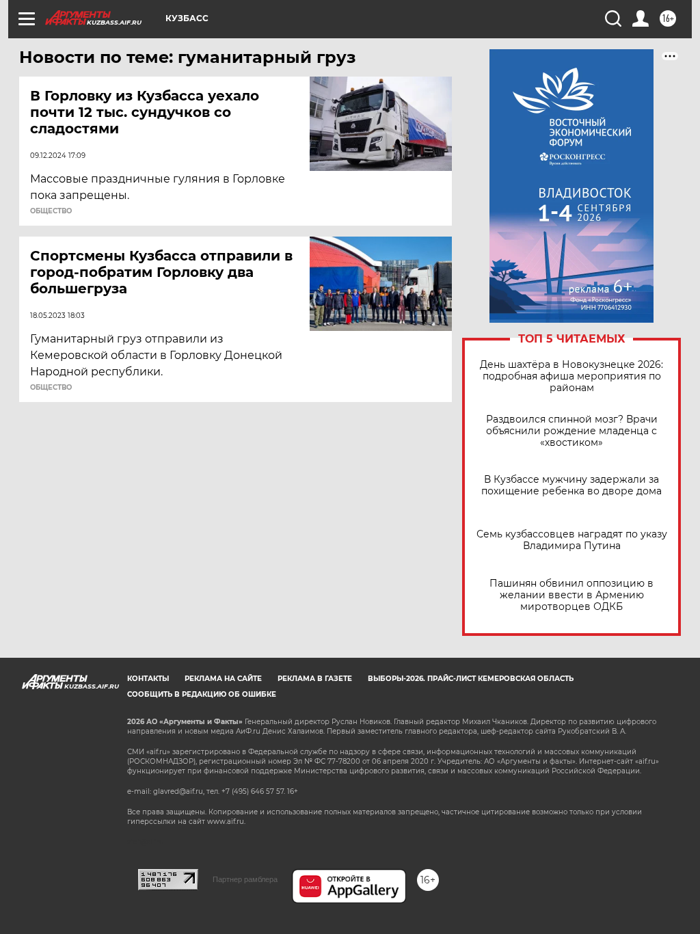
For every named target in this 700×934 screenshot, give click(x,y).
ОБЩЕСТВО (51, 211)
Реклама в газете (315, 678)
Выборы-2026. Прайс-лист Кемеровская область (471, 678)
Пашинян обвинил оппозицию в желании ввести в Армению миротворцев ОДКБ (571, 595)
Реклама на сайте (223, 678)
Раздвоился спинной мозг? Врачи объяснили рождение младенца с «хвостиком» (572, 431)
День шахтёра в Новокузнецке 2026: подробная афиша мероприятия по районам (571, 376)
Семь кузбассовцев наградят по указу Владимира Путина (571, 540)
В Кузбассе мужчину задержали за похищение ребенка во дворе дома (571, 485)
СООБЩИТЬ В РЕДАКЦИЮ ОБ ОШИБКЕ (201, 694)
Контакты (148, 678)
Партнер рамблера (245, 879)
